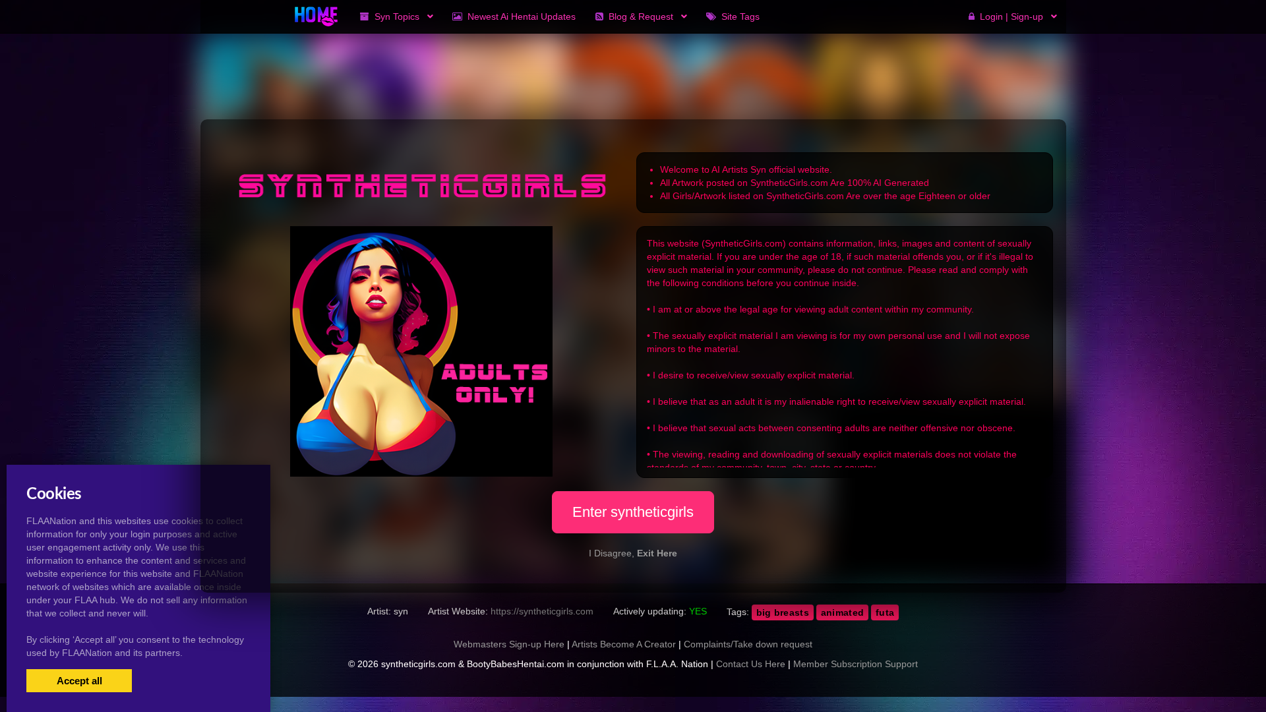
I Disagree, (633, 553)
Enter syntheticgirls (633, 512)
